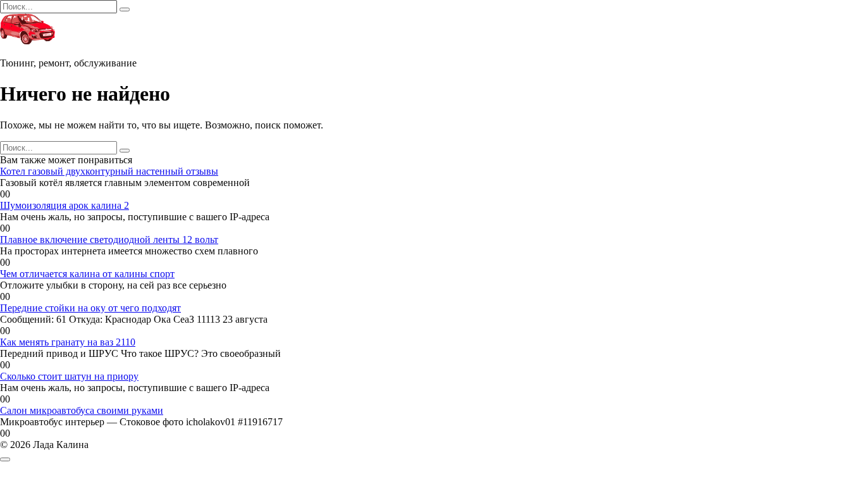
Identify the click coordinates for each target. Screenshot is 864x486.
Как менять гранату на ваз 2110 (67, 342)
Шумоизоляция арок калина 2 (64, 205)
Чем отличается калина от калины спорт (87, 273)
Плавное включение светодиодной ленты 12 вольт (109, 239)
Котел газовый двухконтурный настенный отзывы (109, 171)
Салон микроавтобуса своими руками (81, 410)
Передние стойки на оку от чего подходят (90, 307)
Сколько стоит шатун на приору (69, 376)
